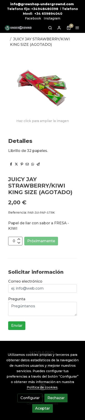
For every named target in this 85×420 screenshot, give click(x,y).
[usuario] (59, 28)
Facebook (33, 18)
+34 (37, 14)
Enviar (16, 325)
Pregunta (16, 299)
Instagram (52, 18)
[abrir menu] (77, 28)
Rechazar (56, 398)
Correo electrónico (25, 281)
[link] (18, 28)
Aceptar (42, 408)
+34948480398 (44, 9)
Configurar (30, 398)
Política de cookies (42, 387)
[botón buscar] (50, 28)
